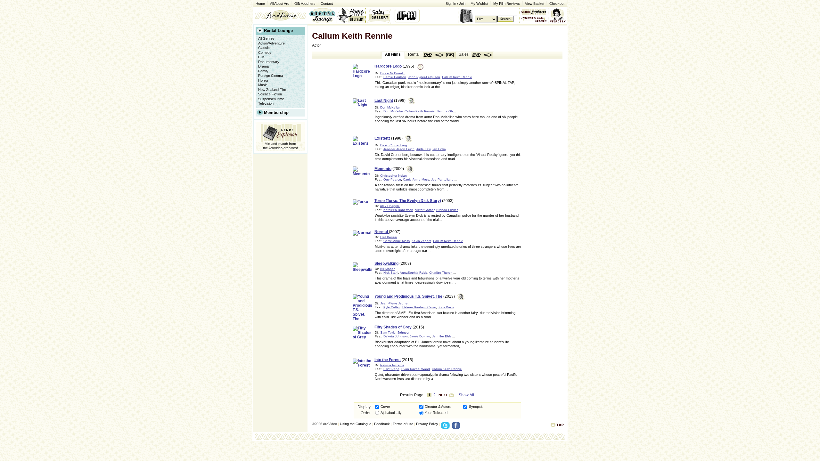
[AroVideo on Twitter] (446, 427)
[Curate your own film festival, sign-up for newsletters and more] (407, 15)
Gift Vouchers (305, 3)
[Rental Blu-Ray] (439, 55)
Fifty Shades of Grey (393, 327)
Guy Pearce (392, 179)
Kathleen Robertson (398, 210)
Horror (263, 80)
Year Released (436, 413)
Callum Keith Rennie (457, 77)
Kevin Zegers (421, 241)
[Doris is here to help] (558, 15)
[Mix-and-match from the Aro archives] (534, 11)
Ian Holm (439, 149)
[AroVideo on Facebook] (457, 427)
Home (260, 3)
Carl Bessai (388, 237)
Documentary (268, 62)
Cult (261, 57)
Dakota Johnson (395, 336)
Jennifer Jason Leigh (398, 149)
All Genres (266, 38)
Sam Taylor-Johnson (395, 332)
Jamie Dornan (420, 336)
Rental (414, 54)
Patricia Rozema (392, 365)
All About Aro (279, 3)
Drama (263, 66)
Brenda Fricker (447, 210)
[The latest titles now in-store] (322, 15)
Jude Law (423, 149)
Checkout (556, 3)
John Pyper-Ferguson (424, 77)
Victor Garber (424, 210)
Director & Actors (438, 406)
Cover (385, 406)
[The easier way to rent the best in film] (351, 15)
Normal (381, 232)
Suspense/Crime (271, 99)
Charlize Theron (441, 272)
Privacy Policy (427, 424)
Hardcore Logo (388, 66)
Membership (276, 112)
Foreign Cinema (270, 75)
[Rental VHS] (450, 55)
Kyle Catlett (391, 307)
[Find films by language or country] (534, 19)
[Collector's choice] (379, 15)
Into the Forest (387, 360)
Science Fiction (270, 94)
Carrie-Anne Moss (416, 179)
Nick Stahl (390, 272)
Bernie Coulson (394, 77)
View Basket (533, 3)
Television (266, 103)
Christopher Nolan (393, 175)
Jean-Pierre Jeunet (394, 303)
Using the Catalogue (355, 424)
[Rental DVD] (428, 55)
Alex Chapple (390, 206)
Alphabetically (391, 413)
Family (263, 71)
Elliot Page (391, 369)
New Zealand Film (272, 90)
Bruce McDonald (392, 73)
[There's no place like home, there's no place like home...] (280, 15)
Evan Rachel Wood (415, 369)
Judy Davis (446, 307)
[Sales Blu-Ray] (487, 55)
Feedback (382, 424)
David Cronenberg (393, 145)
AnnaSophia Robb (413, 272)
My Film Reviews (506, 3)
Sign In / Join (455, 3)
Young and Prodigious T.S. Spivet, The (408, 296)
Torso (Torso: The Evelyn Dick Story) (407, 200)
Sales (464, 54)
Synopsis (476, 406)
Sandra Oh (445, 111)
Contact (325, 3)
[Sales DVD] (477, 55)
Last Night (383, 100)
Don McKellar (390, 107)
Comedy (264, 52)
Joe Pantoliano (442, 179)
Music (262, 85)
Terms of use (403, 424)
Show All (466, 395)
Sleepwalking (386, 263)
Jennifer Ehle (442, 336)
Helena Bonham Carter (419, 307)
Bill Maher (387, 269)
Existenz (382, 138)
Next (443, 395)
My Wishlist (479, 3)
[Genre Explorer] (280, 132)
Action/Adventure (271, 43)
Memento (382, 168)
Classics (265, 48)
